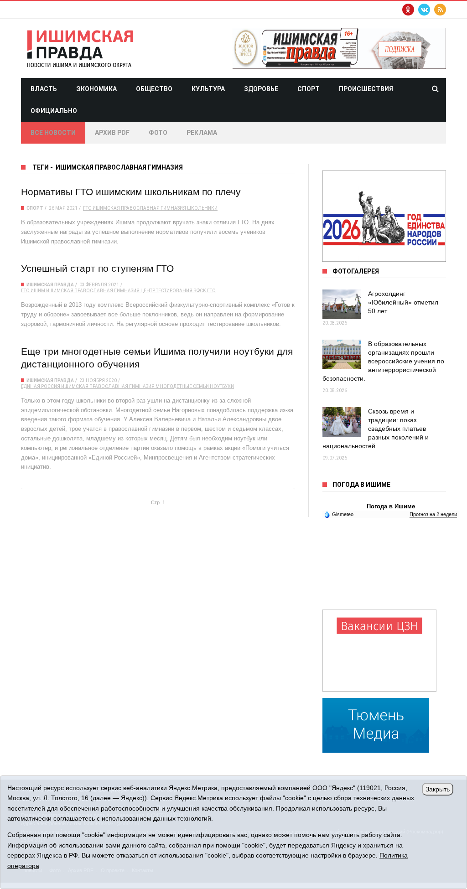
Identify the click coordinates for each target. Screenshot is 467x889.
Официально (54, 110)
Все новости (53, 132)
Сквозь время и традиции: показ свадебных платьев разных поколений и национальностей (375, 429)
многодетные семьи (182, 386)
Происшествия (366, 89)
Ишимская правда (50, 284)
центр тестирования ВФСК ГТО (178, 290)
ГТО (87, 208)
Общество (154, 89)
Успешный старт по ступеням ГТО (97, 268)
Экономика (96, 89)
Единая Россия (40, 386)
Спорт (308, 89)
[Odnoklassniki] (408, 9)
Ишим (38, 290)
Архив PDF (112, 132)
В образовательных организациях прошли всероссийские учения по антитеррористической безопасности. (383, 361)
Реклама (202, 132)
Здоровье (261, 89)
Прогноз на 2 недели (433, 514)
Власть (44, 89)
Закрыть (437, 789)
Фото (158, 132)
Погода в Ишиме (391, 506)
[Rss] (440, 9)
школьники (202, 208)
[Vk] (424, 9)
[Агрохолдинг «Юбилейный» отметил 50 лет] (341, 304)
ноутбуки (222, 386)
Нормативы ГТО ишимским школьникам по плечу (131, 191)
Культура (208, 89)
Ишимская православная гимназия (139, 208)
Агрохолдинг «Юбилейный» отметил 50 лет (403, 302)
